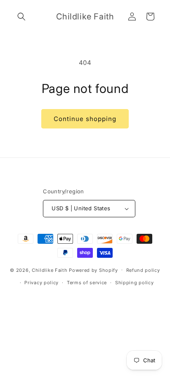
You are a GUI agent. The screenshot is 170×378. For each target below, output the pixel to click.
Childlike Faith (50, 270)
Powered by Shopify (93, 270)
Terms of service (87, 282)
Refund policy (143, 270)
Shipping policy (134, 282)
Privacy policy (41, 282)
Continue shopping (85, 119)
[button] (21, 16)
